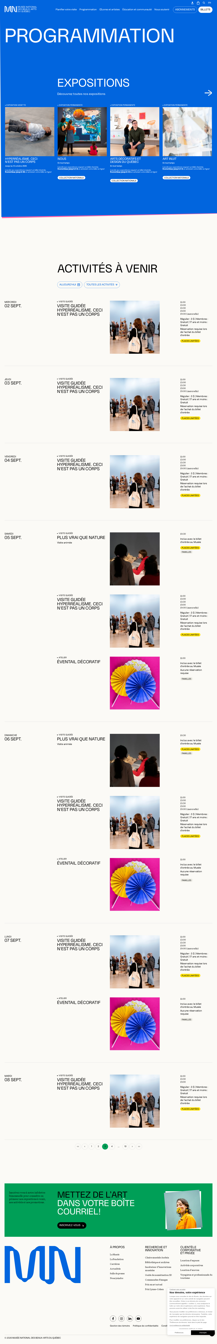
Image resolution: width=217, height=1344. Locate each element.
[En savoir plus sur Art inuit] (187, 131)
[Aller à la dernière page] (139, 1147)
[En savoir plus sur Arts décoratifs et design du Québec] (134, 131)
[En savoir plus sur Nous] (82, 131)
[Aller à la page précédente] (85, 1147)
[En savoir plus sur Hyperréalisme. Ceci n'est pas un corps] (29, 131)
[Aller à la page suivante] (132, 1147)
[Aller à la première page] (78, 1147)
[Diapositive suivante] (208, 93)
